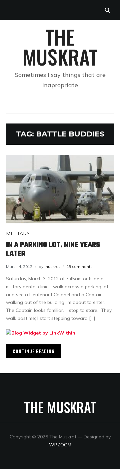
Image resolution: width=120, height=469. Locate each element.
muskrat (52, 266)
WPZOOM (60, 445)
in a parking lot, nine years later (53, 249)
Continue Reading (34, 351)
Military (18, 234)
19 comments (79, 266)
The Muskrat (60, 46)
